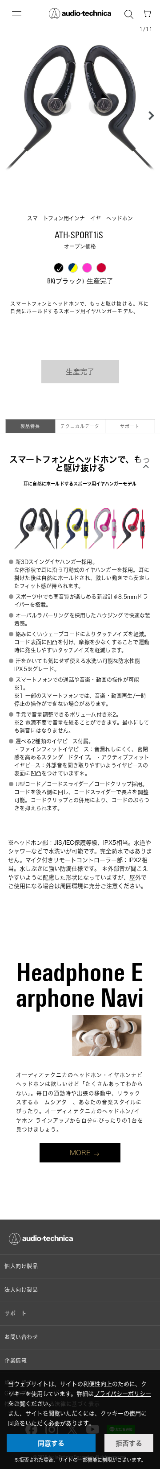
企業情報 (15, 1360)
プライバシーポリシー (122, 1393)
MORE (80, 1153)
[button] (149, 115)
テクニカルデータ (80, 426)
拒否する (129, 1443)
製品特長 (30, 426)
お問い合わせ (21, 1337)
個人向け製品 (21, 1266)
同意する (51, 1443)
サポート (130, 426)
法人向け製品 (21, 1289)
